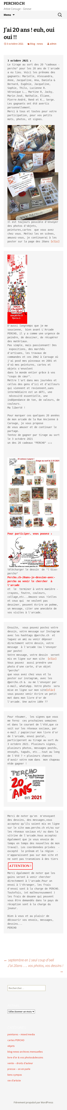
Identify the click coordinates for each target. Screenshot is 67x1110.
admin (53, 43)
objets (11, 1046)
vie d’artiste (14, 1080)
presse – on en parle (18, 1069)
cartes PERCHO (15, 1040)
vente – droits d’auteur (20, 1063)
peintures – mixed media (21, 1034)
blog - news (36, 43)
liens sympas (14, 1074)
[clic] (55, 241)
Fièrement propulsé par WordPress (33, 1102)
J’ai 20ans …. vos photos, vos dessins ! (35, 968)
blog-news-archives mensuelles (25, 1051)
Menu (7, 15)
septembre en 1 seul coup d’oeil (29, 960)
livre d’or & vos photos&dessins (25, 1057)
